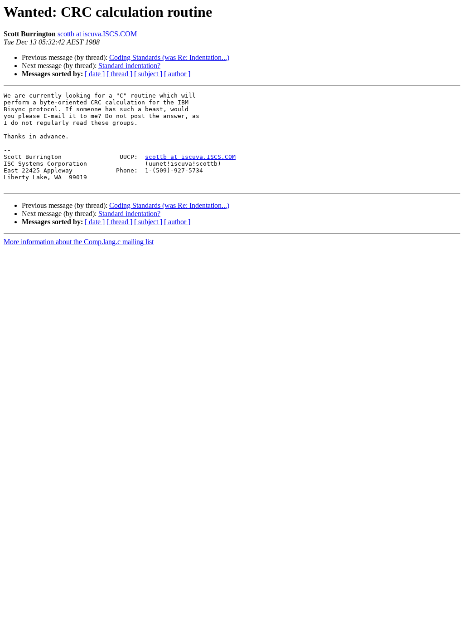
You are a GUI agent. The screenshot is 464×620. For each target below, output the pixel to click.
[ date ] (95, 74)
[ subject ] (148, 74)
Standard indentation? (129, 65)
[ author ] (177, 74)
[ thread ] (119, 74)
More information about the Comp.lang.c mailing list (79, 242)
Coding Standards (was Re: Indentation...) (169, 57)
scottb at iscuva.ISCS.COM (97, 34)
